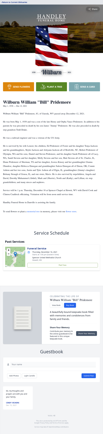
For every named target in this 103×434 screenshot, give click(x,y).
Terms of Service (58, 423)
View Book (56, 305)
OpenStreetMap (54, 427)
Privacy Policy (44, 423)
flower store (71, 211)
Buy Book (70, 305)
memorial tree (33, 211)
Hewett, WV (37, 260)
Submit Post (89, 375)
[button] (15, 254)
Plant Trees (62, 265)
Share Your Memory (86, 333)
